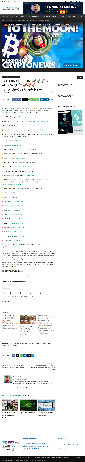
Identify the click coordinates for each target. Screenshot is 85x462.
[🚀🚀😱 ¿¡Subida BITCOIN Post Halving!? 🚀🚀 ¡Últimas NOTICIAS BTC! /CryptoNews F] (28, 319)
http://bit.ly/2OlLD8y (20, 158)
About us (78, 457)
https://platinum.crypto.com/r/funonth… (37, 121)
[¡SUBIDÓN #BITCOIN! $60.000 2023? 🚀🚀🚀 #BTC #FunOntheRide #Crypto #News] (11, 324)
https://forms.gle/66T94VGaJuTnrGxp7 (13, 247)
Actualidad (5, 16)
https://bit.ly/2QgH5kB (16, 206)
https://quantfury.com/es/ (29, 117)
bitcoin (10, 343)
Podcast (54, 16)
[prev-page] (3, 421)
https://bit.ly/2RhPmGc (26, 167)
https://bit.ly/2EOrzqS (17, 227)
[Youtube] (82, 1)
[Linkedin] (71, 1)
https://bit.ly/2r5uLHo (44, 134)
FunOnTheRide (16, 77)
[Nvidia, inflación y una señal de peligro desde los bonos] (28, 405)
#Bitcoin (4, 110)
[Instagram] (68, 1)
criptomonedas (23, 343)
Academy (46, 16)
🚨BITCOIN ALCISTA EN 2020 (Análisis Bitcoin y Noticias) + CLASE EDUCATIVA (13, 366)
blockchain (16, 343)
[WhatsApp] (21, 355)
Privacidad (54, 457)
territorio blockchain (12, 345)
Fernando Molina (7, 92)
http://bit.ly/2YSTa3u (16, 141)
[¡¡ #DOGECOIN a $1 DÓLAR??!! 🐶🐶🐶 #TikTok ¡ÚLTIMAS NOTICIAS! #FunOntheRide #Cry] (47, 325)
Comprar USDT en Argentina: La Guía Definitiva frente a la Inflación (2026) (46, 414)
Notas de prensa (36, 16)
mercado (4, 345)
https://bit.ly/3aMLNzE (28, 175)
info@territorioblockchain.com (39, 452)
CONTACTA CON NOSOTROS (25, 457)
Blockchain (14, 16)
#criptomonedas (6, 112)
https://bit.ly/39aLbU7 (14, 240)
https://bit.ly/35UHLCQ (14, 232)
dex (33, 343)
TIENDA (72, 457)
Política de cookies (46, 457)
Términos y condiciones (63, 457)
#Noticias (20, 112)
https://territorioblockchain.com (20, 379)
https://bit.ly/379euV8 (17, 236)
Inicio (3, 20)
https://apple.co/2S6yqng (14, 145)
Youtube (62, 16)
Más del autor (28, 396)
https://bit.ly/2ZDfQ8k (14, 210)
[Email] (29, 355)
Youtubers (10, 77)
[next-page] (5, 421)
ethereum (38, 343)
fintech (49, 343)
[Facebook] (65, 1)
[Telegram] (76, 1)
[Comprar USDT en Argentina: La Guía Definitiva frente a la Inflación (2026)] (46, 405)
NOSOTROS (71, 16)
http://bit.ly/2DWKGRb (16, 201)
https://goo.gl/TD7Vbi (17, 223)
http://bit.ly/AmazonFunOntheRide (12, 184)
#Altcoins (49, 110)
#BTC (11, 110)
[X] (79, 1)
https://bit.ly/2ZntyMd (16, 214)
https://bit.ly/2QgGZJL (17, 219)
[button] (81, 16)
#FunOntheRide (44, 108)
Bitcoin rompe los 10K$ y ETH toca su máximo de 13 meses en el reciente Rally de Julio (43, 367)
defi (30, 343)
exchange (44, 343)
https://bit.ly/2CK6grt (42, 130)
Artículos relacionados (11, 396)
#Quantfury (18, 117)
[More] (52, 99)
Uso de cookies (36, 457)
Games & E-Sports (25, 16)
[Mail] (73, 1)
